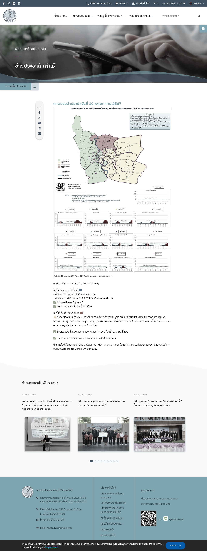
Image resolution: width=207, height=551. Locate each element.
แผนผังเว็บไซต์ (142, 3)
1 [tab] (91, 461)
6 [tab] (108, 461)
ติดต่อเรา (123, 3)
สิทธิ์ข (103, 518)
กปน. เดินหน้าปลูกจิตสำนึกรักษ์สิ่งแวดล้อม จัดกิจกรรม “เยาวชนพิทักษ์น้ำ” (101, 403)
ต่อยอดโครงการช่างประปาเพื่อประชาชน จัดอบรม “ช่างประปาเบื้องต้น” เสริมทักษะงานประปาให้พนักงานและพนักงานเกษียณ (47, 405)
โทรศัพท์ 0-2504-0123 (52, 514)
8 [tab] (114, 461)
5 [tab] (104, 461)
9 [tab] (117, 461)
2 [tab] (95, 461)
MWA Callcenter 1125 (100, 3)
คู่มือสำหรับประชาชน (111, 524)
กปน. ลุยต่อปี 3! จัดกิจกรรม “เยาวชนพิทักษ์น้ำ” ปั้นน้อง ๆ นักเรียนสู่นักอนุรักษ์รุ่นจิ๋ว (158, 403)
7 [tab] (111, 461)
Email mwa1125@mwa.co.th (56, 528)
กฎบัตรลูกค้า (107, 530)
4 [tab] (101, 461)
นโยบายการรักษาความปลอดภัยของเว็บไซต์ (112, 510)
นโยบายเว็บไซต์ (108, 488)
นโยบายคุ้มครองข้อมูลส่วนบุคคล (112, 495)
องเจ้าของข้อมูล (114, 518)
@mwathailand (176, 519)
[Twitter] (9, 3)
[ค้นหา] (199, 16)
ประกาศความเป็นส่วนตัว (113, 503)
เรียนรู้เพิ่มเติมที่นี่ (51, 547)
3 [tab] (98, 461)
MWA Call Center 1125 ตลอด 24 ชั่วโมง (61, 509)
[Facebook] (4, 3)
